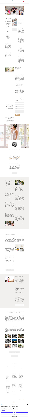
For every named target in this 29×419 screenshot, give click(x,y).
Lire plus (8, 392)
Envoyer (17, 114)
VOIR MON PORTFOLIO (14, 29)
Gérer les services (3, 410)
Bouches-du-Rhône (20, 56)
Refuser (14, 414)
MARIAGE (14, 402)
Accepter (14, 412)
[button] (27, 404)
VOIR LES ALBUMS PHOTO (9, 269)
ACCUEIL (14, 401)
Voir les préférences (14, 416)
